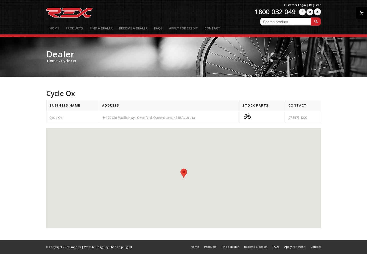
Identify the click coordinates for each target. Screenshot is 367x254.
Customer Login (295, 5)
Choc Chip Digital (120, 247)
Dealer (60, 54)
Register (315, 5)
